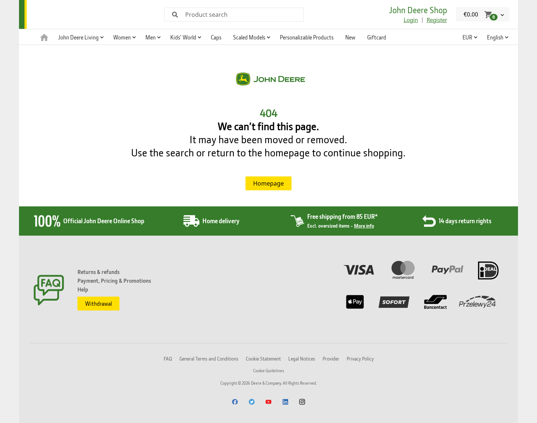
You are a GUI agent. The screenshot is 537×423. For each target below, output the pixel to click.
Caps (216, 37)
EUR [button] (467, 37)
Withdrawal (98, 303)
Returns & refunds (98, 271)
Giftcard (376, 37)
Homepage (268, 183)
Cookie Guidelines (268, 370)
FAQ (168, 358)
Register (437, 19)
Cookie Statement (263, 358)
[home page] (44, 37)
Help (82, 289)
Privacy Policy (360, 358)
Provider (331, 358)
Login (411, 19)
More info (364, 225)
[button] (79, 37)
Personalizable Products (307, 37)
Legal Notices (301, 358)
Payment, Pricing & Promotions (114, 280)
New (350, 37)
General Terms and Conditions (209, 358)
